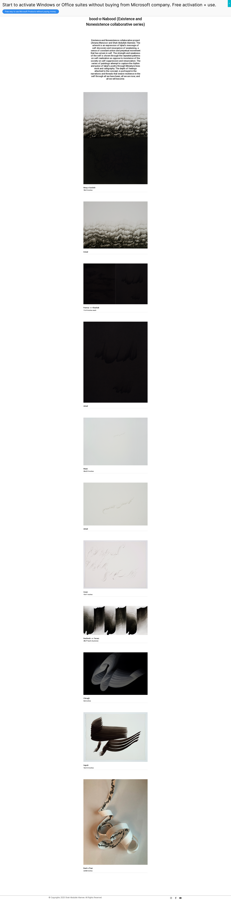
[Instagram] (171, 898)
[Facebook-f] (176, 898)
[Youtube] (180, 898)
